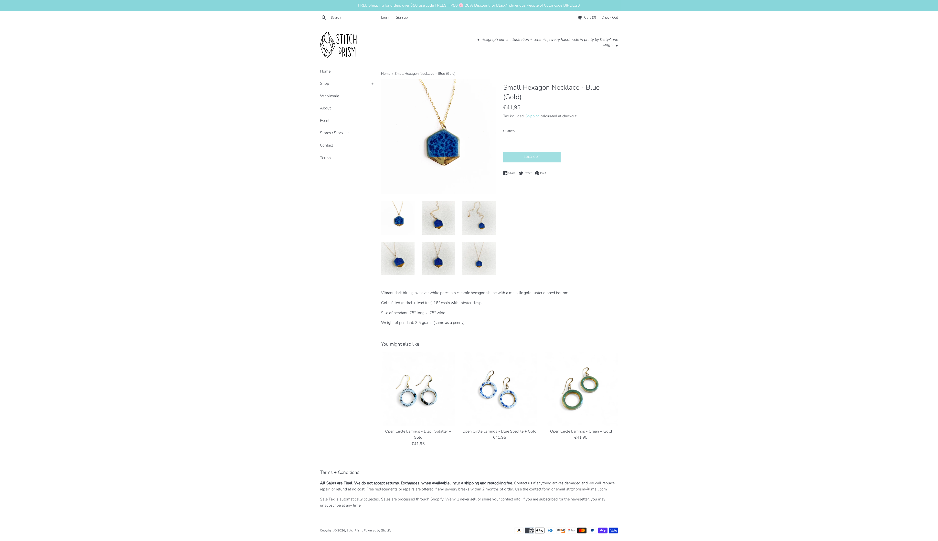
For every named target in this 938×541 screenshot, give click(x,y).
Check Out (609, 17)
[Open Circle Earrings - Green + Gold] (581, 389)
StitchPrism (354, 530)
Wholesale (329, 96)
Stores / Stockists (335, 133)
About (325, 108)
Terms (325, 157)
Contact (326, 145)
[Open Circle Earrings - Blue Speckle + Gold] (499, 389)
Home (325, 71)
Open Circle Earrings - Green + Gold (581, 431)
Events (325, 120)
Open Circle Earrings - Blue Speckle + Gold (499, 431)
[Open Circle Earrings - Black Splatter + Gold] (418, 389)
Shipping (532, 116)
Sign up (402, 17)
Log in (386, 17)
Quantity (509, 131)
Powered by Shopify (378, 530)
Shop (347, 83)
